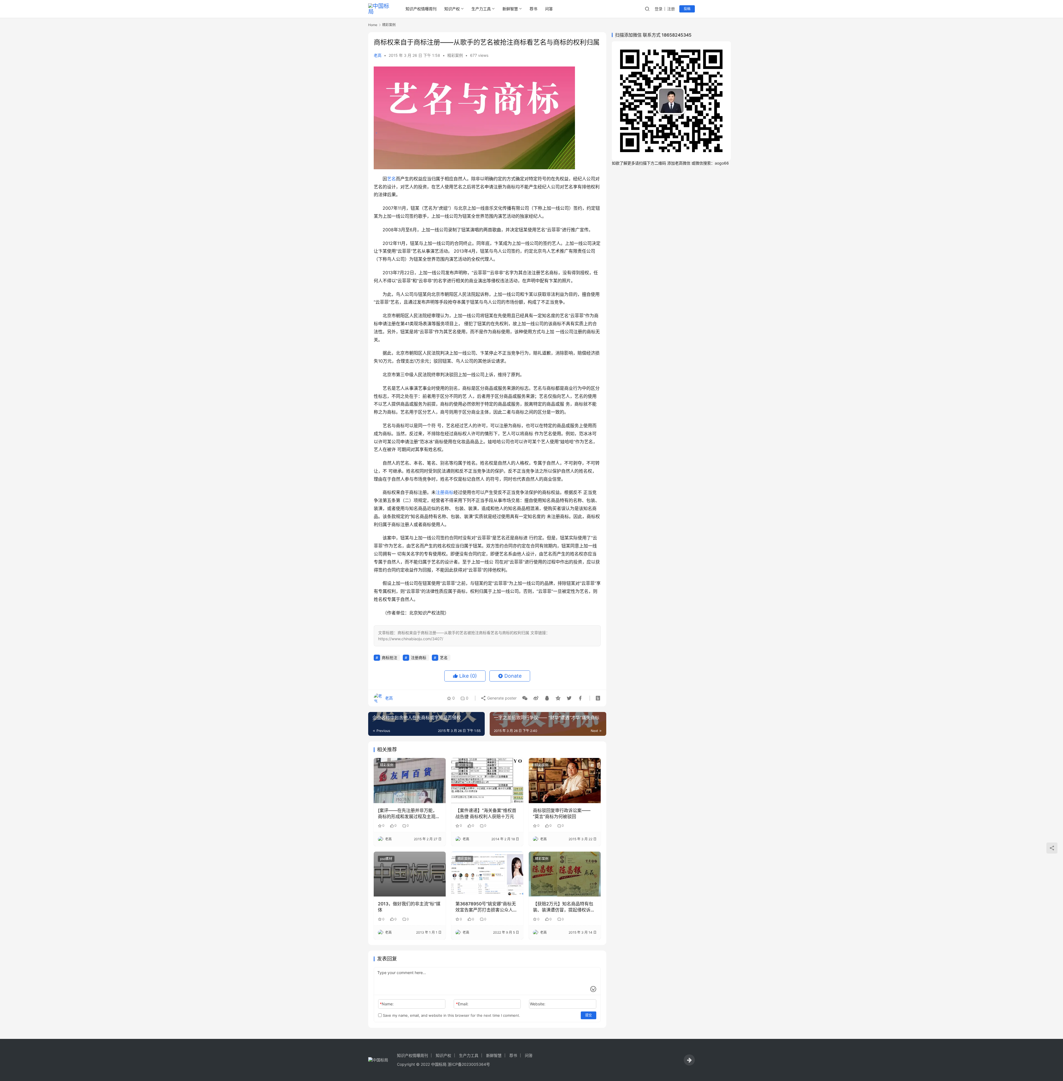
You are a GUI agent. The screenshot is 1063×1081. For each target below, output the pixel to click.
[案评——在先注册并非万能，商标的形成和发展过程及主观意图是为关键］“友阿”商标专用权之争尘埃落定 (409, 814)
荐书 (533, 8)
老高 (377, 55)
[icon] (689, 1059)
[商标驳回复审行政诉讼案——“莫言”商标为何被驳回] (565, 780)
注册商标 (444, 492)
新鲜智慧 (510, 8)
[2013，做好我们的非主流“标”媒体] (410, 874)
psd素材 (386, 859)
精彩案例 (455, 55)
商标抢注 (389, 657)
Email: (462, 1003)
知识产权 (452, 8)
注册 (671, 8)
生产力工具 (481, 8)
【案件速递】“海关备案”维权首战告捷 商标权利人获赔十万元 (485, 813)
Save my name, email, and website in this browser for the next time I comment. (451, 1015)
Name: (387, 1003)
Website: (537, 1003)
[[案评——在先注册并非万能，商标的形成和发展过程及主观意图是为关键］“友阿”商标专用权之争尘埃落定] (410, 780)
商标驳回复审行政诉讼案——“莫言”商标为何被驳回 (561, 813)
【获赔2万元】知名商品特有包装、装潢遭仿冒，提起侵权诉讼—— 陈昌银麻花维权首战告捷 (564, 907)
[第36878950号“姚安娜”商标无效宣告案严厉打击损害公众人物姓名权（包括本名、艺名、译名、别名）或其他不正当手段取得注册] (487, 874)
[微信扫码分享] (525, 698)
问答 (549, 8)
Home (372, 25)
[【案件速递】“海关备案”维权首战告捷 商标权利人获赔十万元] (487, 780)
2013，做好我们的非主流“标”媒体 (409, 907)
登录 (658, 8)
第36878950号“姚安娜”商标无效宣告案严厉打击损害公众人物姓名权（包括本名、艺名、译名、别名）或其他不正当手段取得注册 (486, 907)
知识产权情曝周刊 (421, 8)
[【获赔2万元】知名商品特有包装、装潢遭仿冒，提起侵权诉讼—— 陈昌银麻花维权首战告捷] (565, 874)
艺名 (391, 178)
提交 (588, 1015)
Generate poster (501, 698)
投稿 (687, 9)
